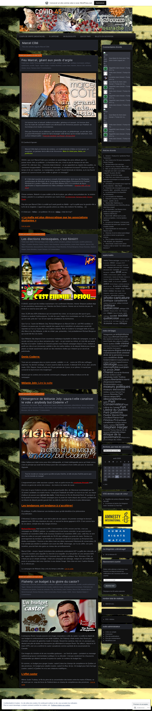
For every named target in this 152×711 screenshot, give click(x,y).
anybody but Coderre (50, 405)
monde (117, 288)
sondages (122, 319)
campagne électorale (110, 265)
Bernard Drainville (120, 337)
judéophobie (108, 377)
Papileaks (106, 293)
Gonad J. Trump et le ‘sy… (117, 84)
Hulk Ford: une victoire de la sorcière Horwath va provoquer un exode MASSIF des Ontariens (116, 179)
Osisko (23, 68)
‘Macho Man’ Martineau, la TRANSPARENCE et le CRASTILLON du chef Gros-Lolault (116, 205)
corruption (123, 346)
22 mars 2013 (37, 577)
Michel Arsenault (26, 592)
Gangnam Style (26, 408)
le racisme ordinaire (120, 286)
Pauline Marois (111, 415)
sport (127, 319)
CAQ (121, 339)
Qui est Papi (85, 36)
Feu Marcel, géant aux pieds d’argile (47, 60)
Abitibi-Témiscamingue (37, 63)
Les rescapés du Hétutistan (114, 196)
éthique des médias (115, 440)
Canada (116, 270)
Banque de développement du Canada (39, 587)
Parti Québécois (113, 412)
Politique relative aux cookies (60, 705)
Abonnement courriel (111, 562)
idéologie (110, 364)
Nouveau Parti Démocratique (113, 395)
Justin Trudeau (58, 408)
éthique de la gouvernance (112, 436)
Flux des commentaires (112, 638)
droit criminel (123, 352)
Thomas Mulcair (115, 430)
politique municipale (77, 63)
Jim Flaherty (58, 589)
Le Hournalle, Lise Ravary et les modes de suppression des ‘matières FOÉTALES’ (114, 212)
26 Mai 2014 (37, 55)
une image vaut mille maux (120, 321)
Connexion (109, 634)
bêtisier (112, 263)
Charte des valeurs (114, 341)
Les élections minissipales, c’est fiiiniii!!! (49, 239)
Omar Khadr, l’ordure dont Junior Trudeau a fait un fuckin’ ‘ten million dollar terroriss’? (116, 246)
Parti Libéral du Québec (115, 408)
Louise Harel (66, 65)
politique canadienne (63, 63)
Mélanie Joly (85, 408)
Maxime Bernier (86, 589)
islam (106, 281)
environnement (112, 274)
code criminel (122, 343)
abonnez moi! (110, 586)
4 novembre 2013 (38, 234)
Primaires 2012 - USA (115, 311)
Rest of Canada (117, 313)
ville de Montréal (33, 410)
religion (110, 313)
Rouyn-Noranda (84, 247)
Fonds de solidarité (43, 589)
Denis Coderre (44, 244)
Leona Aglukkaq (65, 244)
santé (125, 313)
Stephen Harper (81, 592)
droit (46, 242)
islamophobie (111, 367)
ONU (123, 291)
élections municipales (64, 405)
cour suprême (107, 348)
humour (123, 279)
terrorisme (106, 430)
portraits (106, 311)
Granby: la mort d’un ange (113, 175)
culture (112, 272)
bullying (116, 339)
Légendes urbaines (109, 288)
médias (51, 242)
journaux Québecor (109, 375)
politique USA (124, 309)
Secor (28, 68)
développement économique (73, 587)
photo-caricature (50, 63)
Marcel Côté (81, 65)
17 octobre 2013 (38, 394)
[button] (59, 95)
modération (119, 384)
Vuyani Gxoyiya (42, 249)
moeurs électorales (114, 389)
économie (33, 584)
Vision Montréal (32, 249)
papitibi (28, 55)
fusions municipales (88, 405)
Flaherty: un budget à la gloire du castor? (50, 581)
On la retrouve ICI (111, 554)
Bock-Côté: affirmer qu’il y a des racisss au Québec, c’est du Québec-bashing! (115, 218)
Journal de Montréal (121, 373)
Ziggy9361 (112, 68)
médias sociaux (109, 392)
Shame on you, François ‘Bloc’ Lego (117, 166)
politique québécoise (69, 584)
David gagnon (117, 348)
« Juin (105, 484)
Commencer (100, 3)
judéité (124, 281)
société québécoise (85, 242)
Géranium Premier (38, 408)
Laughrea (107, 380)
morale (123, 288)
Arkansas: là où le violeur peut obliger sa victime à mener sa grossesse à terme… (116, 235)
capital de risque (57, 587)
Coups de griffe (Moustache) (32, 36)
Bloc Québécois (108, 339)
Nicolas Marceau (38, 592)
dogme (118, 350)
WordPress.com (110, 640)
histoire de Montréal (117, 277)
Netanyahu (106, 394)
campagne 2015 (120, 263)
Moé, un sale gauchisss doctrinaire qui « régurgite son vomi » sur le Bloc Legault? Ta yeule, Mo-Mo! (116, 171)
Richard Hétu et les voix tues (114, 164)
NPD (118, 396)
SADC (69, 592)
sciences (106, 316)
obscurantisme (38, 247)
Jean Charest (111, 371)
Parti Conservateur (50, 247)
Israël (110, 281)
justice (106, 284)
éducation (116, 323)
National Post (120, 392)
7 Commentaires (44, 410)
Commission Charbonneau (111, 346)
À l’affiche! (54, 36)
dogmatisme (108, 350)
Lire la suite (25, 226)
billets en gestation (104, 36)
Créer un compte (110, 632)
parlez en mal (122, 293)
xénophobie (114, 432)
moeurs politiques (116, 387)
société (32, 65)
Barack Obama (107, 337)
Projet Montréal (61, 247)
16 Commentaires (54, 249)
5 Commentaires (45, 68)
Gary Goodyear (54, 244)
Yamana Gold (35, 68)
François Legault (115, 362)
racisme (120, 424)
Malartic (73, 65)
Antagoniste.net (109, 334)
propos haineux (121, 422)
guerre (119, 274)
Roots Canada (62, 592)
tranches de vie (108, 321)
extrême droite (116, 357)
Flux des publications (112, 636)
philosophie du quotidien (117, 295)
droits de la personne (112, 355)
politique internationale (110, 303)
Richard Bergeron (73, 247)
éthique (123, 323)
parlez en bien (114, 293)
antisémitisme (122, 334)
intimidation (120, 365)
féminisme (125, 362)
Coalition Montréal (55, 65)
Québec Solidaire (109, 425)
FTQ (51, 589)
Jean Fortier (48, 408)
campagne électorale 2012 (114, 267)
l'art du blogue (114, 284)
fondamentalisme (110, 360)
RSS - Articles (109, 619)
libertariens (117, 379)
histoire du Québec (114, 279)
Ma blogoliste (69, 36)
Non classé (33, 405)
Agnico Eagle (44, 65)
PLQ (116, 420)
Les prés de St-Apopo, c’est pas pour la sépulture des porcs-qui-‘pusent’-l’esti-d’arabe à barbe (116, 224)
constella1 (112, 77)
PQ (115, 422)
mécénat (88, 65)
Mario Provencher (27, 247)
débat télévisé (76, 405)
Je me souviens (117, 281)
